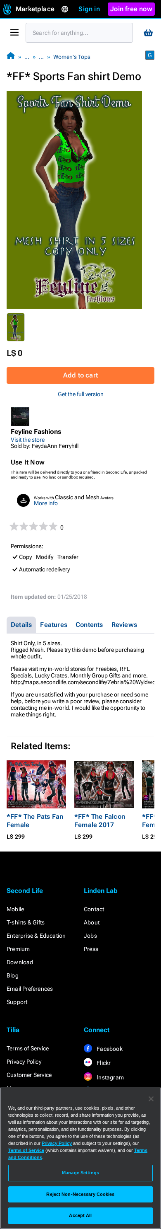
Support (17, 1002)
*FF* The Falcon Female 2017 (99, 821)
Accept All (80, 1215)
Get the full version (81, 394)
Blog (13, 975)
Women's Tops (71, 56)
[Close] (151, 1099)
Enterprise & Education (36, 935)
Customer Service (29, 1075)
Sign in (88, 9)
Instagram (109, 1077)
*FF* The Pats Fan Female (35, 821)
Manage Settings (80, 1172)
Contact (94, 909)
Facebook (109, 1048)
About (91, 922)
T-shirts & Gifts (26, 922)
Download (20, 962)
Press (91, 949)
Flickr (103, 1063)
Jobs (90, 935)
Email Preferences (30, 988)
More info (46, 503)
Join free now (131, 9)
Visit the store (28, 439)
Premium (18, 949)
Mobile (15, 909)
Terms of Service (28, 1048)
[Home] (11, 56)
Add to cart (80, 375)
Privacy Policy (24, 1061)
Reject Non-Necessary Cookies (80, 1194)
